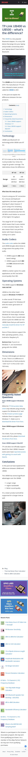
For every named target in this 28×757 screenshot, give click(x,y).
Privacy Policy (10, 751)
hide (17, 105)
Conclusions (7, 131)
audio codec (9, 243)
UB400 (7, 39)
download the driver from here (12, 422)
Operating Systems (10, 114)
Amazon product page (14, 414)
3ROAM (4, 2)
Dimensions (7, 116)
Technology (7, 109)
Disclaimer (17, 751)
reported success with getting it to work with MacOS (14, 454)
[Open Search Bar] (19, 2)
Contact (23, 751)
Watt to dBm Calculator (12, 574)
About (4, 751)
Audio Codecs (8, 111)
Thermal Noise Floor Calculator (14, 571)
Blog (5, 568)
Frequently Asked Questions (13, 119)
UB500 (11, 90)
